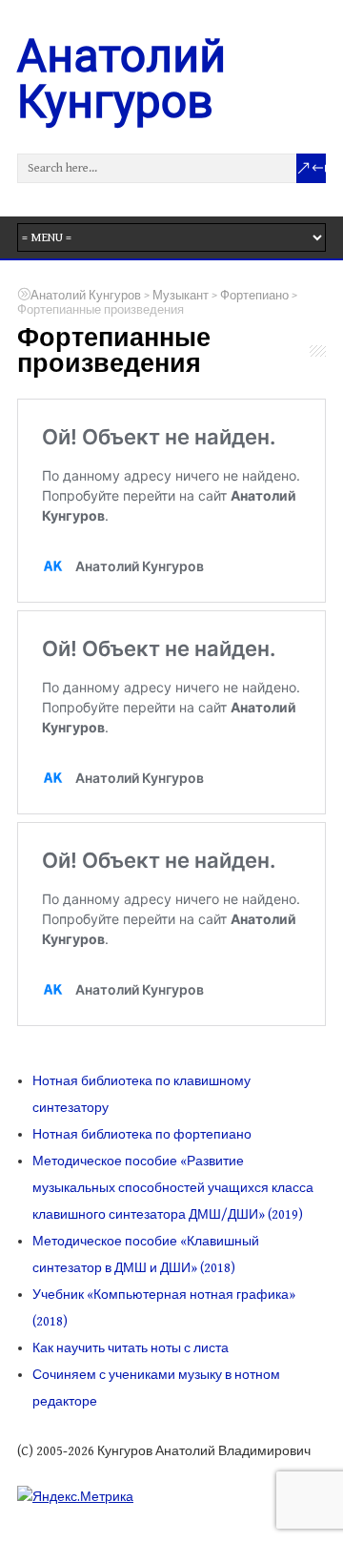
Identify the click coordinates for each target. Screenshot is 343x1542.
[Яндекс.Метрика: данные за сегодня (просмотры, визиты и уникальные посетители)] (75, 1496)
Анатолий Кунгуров (121, 79)
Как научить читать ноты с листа (130, 1348)
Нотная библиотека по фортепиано (142, 1134)
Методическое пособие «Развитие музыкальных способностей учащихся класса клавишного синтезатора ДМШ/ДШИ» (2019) (172, 1188)
